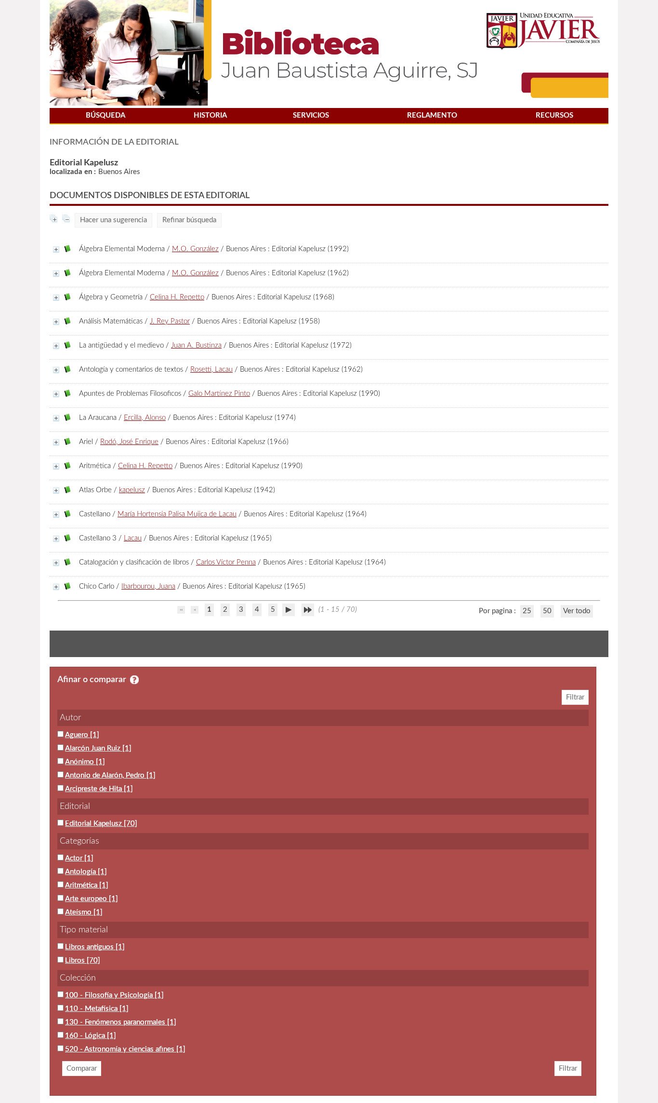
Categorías (79, 841)
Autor (70, 717)
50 (547, 611)
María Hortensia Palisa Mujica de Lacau (177, 514)
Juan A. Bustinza (196, 345)
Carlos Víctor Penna (226, 562)
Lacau (133, 538)
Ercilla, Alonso (145, 417)
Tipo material (84, 930)
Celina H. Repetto (177, 297)
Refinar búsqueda (189, 220)
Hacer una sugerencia (113, 220)
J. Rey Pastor (170, 321)
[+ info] (56, 249)
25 (527, 611)
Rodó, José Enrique (129, 441)
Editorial (75, 806)
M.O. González (195, 249)
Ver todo (577, 611)
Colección (78, 978)
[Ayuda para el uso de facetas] (134, 679)
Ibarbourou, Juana (148, 586)
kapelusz (132, 490)
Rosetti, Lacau (211, 369)
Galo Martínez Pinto (219, 393)
